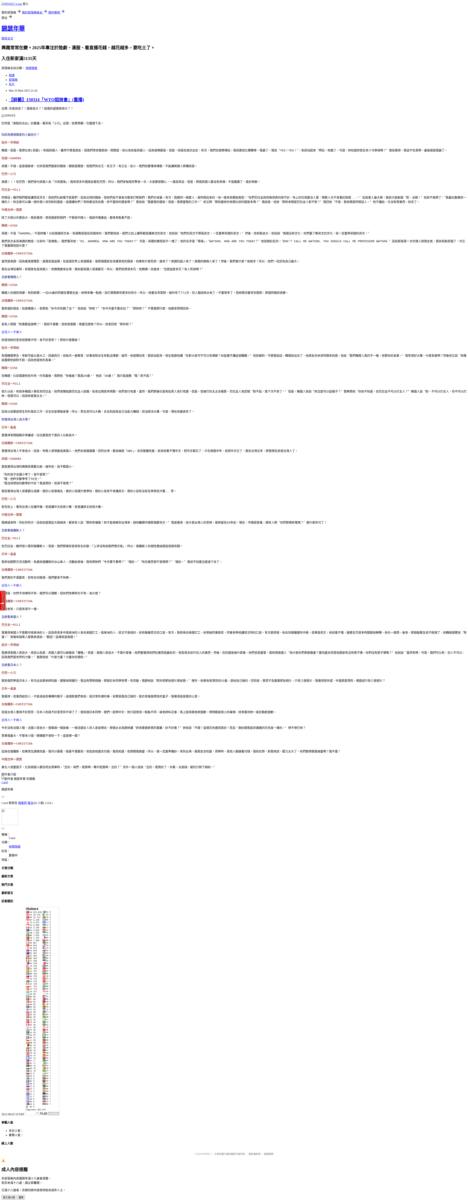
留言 (30, 803)
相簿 (12, 75)
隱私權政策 (255, 1154)
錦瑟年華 (13, 28)
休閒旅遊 (31, 68)
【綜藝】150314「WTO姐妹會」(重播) (46, 99)
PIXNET (207, 1154)
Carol (4, 782)
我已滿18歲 (9, 1197)
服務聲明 (268, 1154)
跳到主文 (7, 38)
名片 (12, 84)
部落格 (13, 79)
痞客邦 (22, 803)
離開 (21, 1197)
